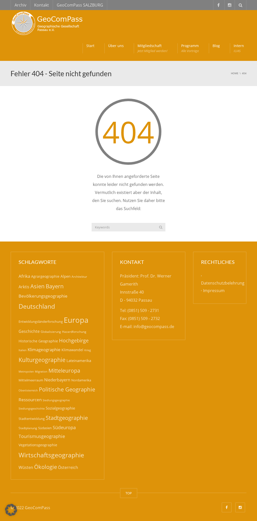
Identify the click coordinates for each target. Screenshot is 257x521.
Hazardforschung (74, 332)
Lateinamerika (79, 360)
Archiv (20, 5)
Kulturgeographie (42, 360)
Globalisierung (51, 332)
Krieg (87, 350)
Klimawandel (72, 349)
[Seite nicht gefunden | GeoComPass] (48, 22)
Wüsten (26, 467)
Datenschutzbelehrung (222, 283)
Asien (37, 286)
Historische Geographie (38, 341)
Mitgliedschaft (152, 48)
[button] (11, 510)
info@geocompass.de (154, 326)
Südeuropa (64, 427)
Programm (190, 48)
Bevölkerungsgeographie (43, 296)
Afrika (24, 276)
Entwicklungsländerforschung (41, 321)
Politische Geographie (67, 389)
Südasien (45, 428)
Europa (76, 320)
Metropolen (26, 371)
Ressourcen (30, 399)
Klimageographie (44, 349)
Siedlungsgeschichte (32, 408)
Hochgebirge (74, 340)
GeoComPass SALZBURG (80, 5)
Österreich (68, 467)
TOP (128, 493)
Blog (216, 45)
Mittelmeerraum (31, 380)
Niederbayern (57, 380)
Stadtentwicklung (32, 418)
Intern (239, 48)
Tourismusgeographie (42, 436)
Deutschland (37, 306)
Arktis (24, 287)
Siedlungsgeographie (56, 400)
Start (90, 45)
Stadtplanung (28, 428)
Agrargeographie (45, 276)
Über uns (116, 45)
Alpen (65, 276)
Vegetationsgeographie (38, 445)
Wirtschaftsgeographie (51, 455)
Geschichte (29, 331)
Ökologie (45, 466)
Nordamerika (81, 380)
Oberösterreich (28, 390)
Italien (23, 350)
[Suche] (160, 227)
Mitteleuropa (64, 370)
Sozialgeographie (60, 408)
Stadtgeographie (67, 417)
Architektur (79, 276)
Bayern (55, 286)
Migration (41, 371)
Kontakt (41, 5)
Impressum (214, 290)
